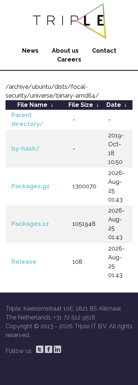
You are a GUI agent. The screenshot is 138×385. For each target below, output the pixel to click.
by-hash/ (25, 148)
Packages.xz (30, 223)
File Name (32, 104)
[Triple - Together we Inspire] (69, 20)
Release (23, 261)
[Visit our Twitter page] (39, 349)
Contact (104, 50)
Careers (69, 59)
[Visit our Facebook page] (48, 349)
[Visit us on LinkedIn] (57, 349)
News (30, 50)
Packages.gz (30, 186)
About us (65, 50)
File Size (80, 104)
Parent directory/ (27, 119)
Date (113, 104)
